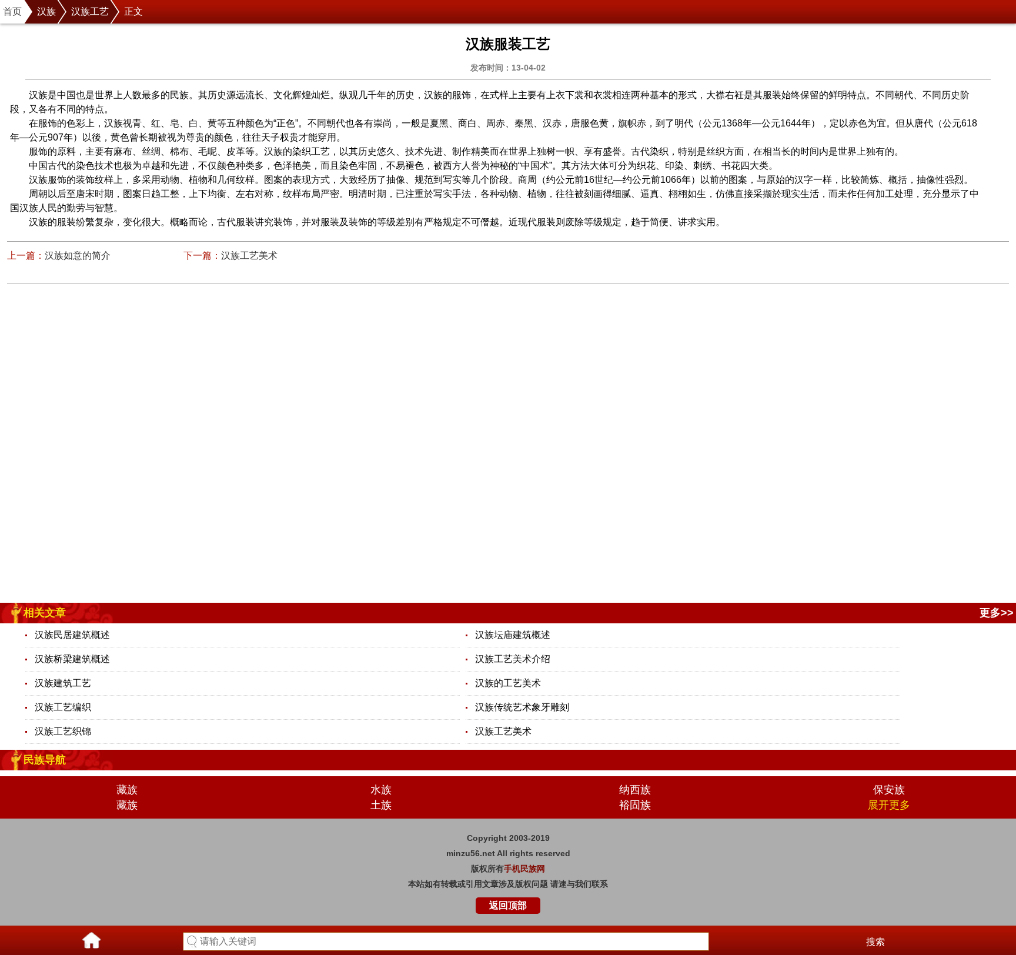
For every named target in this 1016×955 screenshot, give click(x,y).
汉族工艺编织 (63, 707)
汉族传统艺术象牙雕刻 (522, 707)
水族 (381, 790)
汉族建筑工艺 (63, 683)
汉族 (46, 11)
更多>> (997, 613)
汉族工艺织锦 (63, 731)
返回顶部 (508, 905)
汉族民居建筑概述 (72, 635)
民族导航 (45, 760)
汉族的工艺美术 (508, 683)
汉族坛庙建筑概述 (512, 635)
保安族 (889, 790)
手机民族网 (524, 868)
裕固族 (635, 805)
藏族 (127, 790)
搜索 (875, 942)
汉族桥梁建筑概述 (72, 659)
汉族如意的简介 (78, 256)
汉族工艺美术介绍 (512, 659)
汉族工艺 (90, 11)
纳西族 (635, 790)
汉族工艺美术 (249, 256)
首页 (12, 11)
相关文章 (45, 613)
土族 (381, 805)
